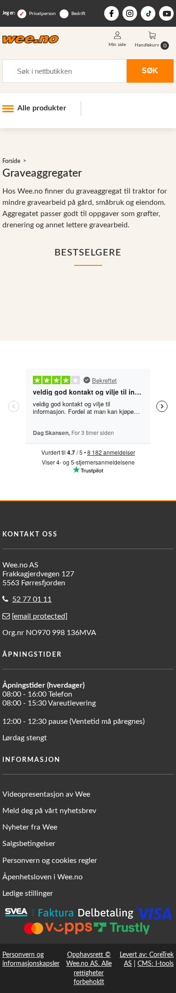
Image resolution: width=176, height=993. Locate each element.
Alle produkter (41, 108)
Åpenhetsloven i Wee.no (42, 877)
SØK (150, 70)
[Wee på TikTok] (148, 13)
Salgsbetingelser (28, 843)
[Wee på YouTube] (166, 13)
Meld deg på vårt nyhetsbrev (49, 811)
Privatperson (42, 13)
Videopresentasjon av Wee (46, 794)
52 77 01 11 (32, 599)
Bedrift (78, 13)
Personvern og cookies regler (49, 860)
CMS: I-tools (156, 963)
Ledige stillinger (27, 893)
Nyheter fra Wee (29, 827)
